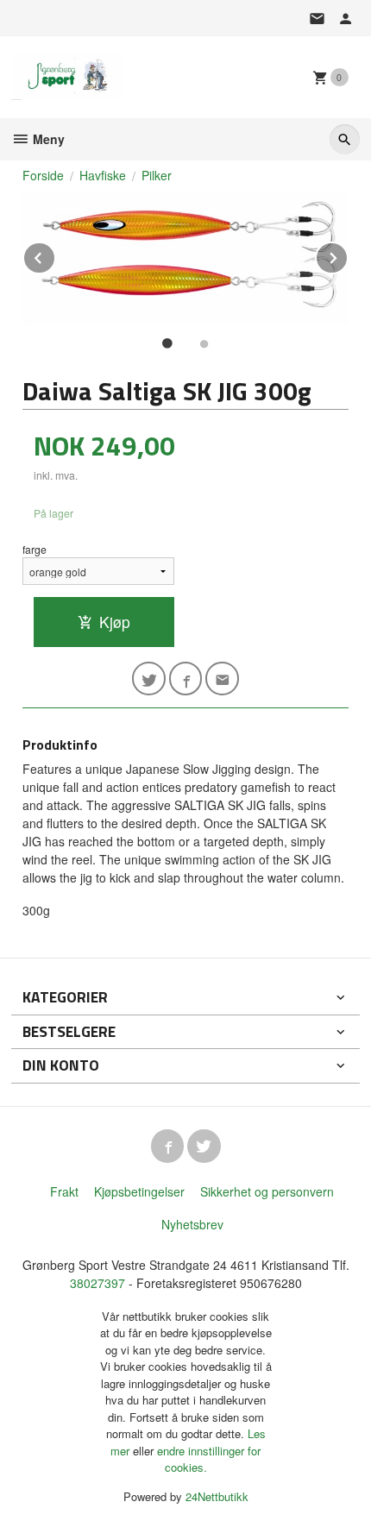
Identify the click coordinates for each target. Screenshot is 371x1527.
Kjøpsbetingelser (139, 1191)
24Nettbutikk (217, 1496)
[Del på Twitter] (149, 678)
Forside (43, 175)
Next (348, 255)
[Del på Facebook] (186, 678)
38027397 (97, 1282)
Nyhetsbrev (192, 1224)
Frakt (64, 1191)
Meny (47, 139)
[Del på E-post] (222, 678)
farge (34, 549)
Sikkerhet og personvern (267, 1191)
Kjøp (114, 621)
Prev (55, 255)
